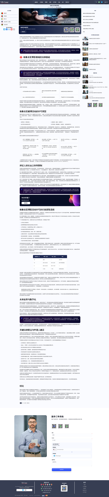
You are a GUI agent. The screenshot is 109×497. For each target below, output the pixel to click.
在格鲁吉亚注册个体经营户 (94, 38)
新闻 (50, 2)
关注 (25, 490)
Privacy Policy (31, 495)
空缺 (59, 2)
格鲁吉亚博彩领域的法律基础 (89, 13)
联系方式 (67, 2)
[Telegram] (66, 29)
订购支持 (23, 31)
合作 (63, 2)
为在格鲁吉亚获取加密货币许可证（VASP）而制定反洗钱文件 (98, 59)
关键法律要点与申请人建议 (88, 28)
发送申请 (61, 469)
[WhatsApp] (71, 29)
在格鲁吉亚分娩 (92, 69)
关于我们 (54, 2)
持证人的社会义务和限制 (88, 19)
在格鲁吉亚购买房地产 (93, 48)
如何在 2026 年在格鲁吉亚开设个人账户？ (98, 43)
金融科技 (36, 2)
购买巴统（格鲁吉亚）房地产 (95, 54)
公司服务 (41, 2)
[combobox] (55, 449)
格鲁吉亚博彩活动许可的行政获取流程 (90, 22)
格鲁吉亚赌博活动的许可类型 (89, 16)
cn (105, 2)
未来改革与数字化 (86, 25)
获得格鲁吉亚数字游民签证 (94, 64)
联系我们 (26, 203)
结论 (84, 31)
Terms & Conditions (37, 495)
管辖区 (46, 2)
